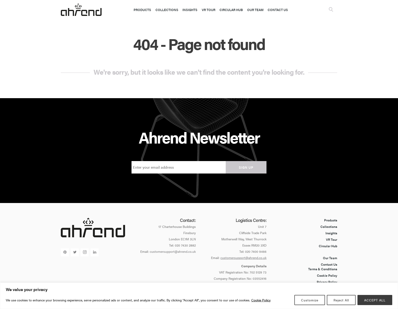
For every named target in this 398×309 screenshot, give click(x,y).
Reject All (341, 300)
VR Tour (208, 9)
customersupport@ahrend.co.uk (173, 251)
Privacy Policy (327, 282)
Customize (309, 300)
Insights (189, 9)
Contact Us (278, 9)
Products (142, 9)
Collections (166, 9)
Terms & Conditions (322, 269)
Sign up (246, 167)
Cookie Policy (261, 300)
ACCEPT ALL (375, 300)
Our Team (255, 9)
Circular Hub (231, 9)
